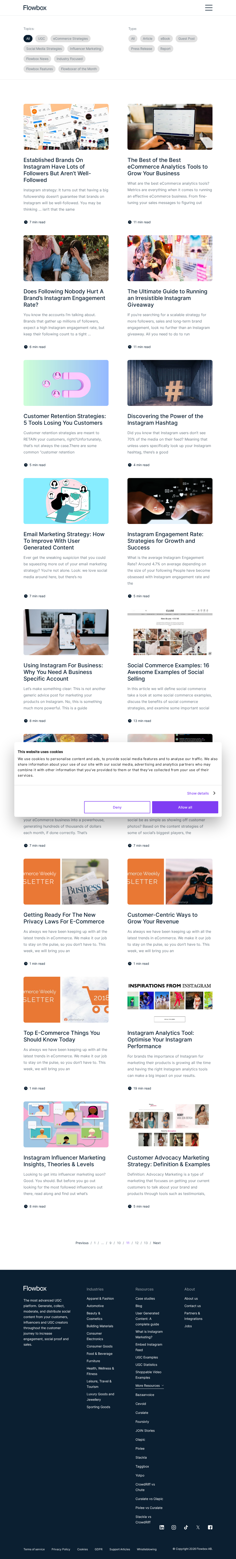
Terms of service (34, 1549)
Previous (82, 1243)
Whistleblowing (146, 1549)
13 (146, 1243)
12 (137, 1243)
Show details (198, 793)
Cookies (82, 1549)
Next (157, 1243)
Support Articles (119, 1549)
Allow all (185, 807)
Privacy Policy (61, 1549)
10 (119, 1243)
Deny (117, 807)
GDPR (99, 1549)
